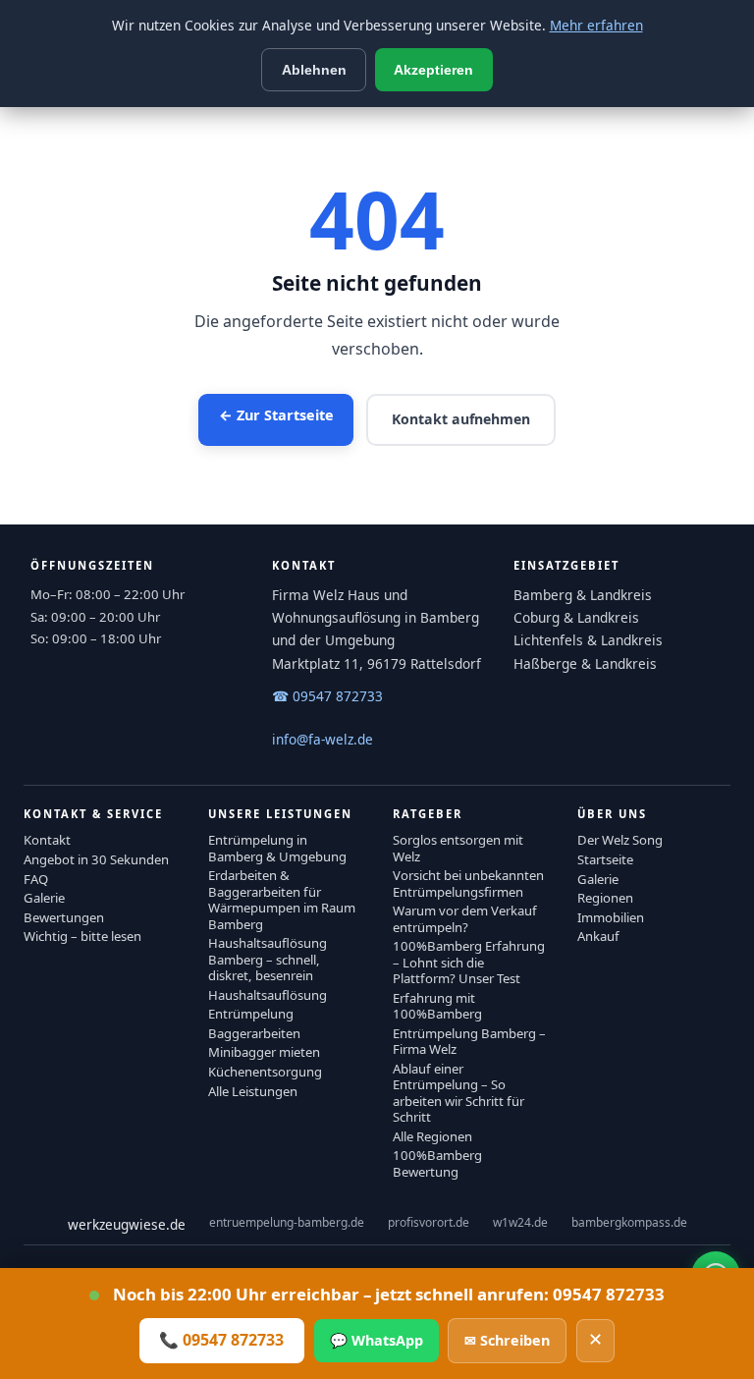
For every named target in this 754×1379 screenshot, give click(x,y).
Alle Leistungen (252, 1091)
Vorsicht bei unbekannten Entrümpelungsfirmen (468, 883)
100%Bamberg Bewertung (437, 1163)
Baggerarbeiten (254, 1033)
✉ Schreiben (507, 1340)
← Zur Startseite (276, 415)
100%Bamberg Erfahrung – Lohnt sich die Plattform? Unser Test (469, 962)
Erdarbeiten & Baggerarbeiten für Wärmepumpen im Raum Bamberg (281, 899)
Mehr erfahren (596, 25)
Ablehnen (314, 70)
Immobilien (610, 917)
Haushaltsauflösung (267, 995)
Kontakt (47, 840)
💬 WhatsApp (376, 1340)
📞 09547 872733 (221, 1340)
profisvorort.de (428, 1222)
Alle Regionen (432, 1136)
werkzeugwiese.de (127, 1224)
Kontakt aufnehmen (461, 419)
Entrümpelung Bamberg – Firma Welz (469, 1041)
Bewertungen (64, 917)
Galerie (44, 898)
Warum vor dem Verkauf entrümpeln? (465, 918)
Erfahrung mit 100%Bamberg (437, 1005)
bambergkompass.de (629, 1222)
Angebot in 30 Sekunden (96, 859)
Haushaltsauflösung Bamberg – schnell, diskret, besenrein (267, 959)
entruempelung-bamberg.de (286, 1222)
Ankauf (598, 936)
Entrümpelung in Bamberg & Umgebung (277, 847)
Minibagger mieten (264, 1052)
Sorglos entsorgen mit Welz (458, 847)
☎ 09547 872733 (327, 696)
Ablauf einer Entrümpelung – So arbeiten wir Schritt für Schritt (458, 1093)
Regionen (605, 898)
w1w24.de (520, 1222)
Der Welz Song (620, 840)
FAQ (36, 879)
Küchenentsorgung (265, 1071)
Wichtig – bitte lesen (82, 936)
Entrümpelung (251, 1013)
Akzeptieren (433, 70)
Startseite (605, 859)
